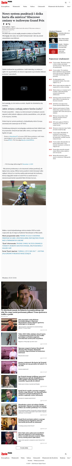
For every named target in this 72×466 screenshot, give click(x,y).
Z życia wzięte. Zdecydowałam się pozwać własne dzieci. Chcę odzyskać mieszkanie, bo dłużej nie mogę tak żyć (61, 144)
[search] (69, 2)
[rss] (65, 2)
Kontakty (30, 460)
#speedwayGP (14, 136)
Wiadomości (16, 6)
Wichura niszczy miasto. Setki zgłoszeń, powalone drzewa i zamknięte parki (60, 117)
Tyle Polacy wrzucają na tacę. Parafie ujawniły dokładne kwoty (61, 104)
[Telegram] (6, 24)
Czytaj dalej (24, 448)
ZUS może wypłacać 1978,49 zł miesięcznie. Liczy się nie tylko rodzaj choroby (60, 123)
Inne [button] (68, 6)
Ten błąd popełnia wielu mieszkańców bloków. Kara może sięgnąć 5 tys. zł (61, 81)
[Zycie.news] (6, 2)
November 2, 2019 (28, 164)
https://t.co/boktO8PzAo (27, 140)
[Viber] (9, 24)
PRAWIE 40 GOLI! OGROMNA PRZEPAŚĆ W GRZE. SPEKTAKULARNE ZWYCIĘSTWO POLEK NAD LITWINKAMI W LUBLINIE (23, 238)
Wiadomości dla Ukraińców (56, 6)
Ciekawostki (41, 6)
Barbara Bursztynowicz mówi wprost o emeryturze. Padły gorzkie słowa (61, 157)
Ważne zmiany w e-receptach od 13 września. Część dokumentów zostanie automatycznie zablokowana (62, 92)
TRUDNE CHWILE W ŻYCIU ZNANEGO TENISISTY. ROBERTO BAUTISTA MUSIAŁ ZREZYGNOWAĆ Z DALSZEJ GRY (22, 246)
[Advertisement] (24, 152)
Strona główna (5, 6)
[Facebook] (3, 24)
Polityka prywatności (39, 460)
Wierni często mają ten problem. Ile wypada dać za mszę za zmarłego (61, 86)
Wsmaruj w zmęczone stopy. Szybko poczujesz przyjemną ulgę (62, 129)
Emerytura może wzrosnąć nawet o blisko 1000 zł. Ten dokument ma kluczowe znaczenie (61, 99)
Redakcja (62, 458)
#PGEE (10, 140)
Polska (25, 6)
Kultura (32, 6)
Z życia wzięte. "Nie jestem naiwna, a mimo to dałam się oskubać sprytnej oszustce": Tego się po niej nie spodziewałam (61, 65)
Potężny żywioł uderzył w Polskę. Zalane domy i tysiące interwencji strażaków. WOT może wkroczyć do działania (62, 111)
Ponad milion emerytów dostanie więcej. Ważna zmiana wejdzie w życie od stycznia (61, 151)
